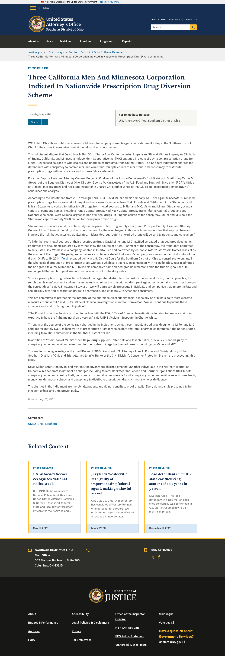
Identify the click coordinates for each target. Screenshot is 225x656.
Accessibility (80, 614)
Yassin (65, 258)
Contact (170, 642)
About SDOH (158, 19)
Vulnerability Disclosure (131, 645)
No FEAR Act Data (127, 627)
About (32, 614)
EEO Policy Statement (129, 636)
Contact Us (191, 19)
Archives (34, 631)
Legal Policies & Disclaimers (90, 622)
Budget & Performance (43, 622)
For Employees (81, 640)
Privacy (76, 631)
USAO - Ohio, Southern (42, 423)
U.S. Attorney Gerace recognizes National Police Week (50, 479)
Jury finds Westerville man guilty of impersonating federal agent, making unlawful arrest (111, 484)
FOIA (31, 640)
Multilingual (166, 614)
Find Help (174, 19)
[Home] (56, 30)
